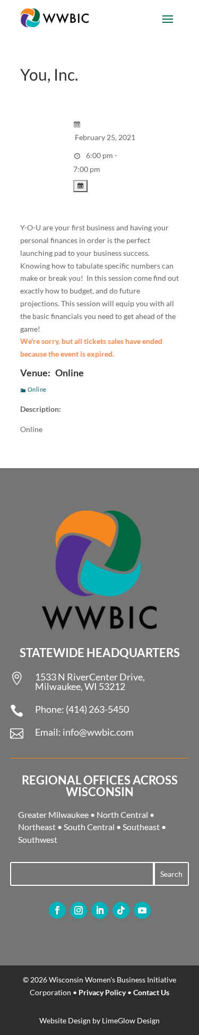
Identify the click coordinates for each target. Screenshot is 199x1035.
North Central (122, 814)
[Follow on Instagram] (78, 910)
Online (37, 389)
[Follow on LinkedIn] (99, 910)
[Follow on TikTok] (121, 910)
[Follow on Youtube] (142, 910)
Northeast (37, 827)
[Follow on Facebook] (57, 910)
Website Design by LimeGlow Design (99, 1020)
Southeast (141, 827)
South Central (89, 827)
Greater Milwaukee (53, 814)
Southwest (37, 839)
